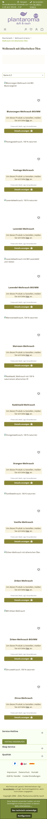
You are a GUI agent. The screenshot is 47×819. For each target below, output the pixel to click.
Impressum (12, 772)
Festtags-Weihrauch (23, 170)
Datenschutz (24, 772)
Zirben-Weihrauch (23, 580)
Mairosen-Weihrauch (23, 346)
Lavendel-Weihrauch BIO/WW (23, 287)
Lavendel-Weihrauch (23, 229)
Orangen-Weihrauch (23, 463)
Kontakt (34, 772)
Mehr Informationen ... (23, 806)
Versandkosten (8, 789)
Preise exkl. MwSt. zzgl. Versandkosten (24, 126)
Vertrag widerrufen (15, 741)
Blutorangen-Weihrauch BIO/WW (23, 111)
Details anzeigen (22, 131)
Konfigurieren (24, 816)
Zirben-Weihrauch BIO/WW (23, 639)
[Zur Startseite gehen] (23, 18)
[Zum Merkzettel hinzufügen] (38, 100)
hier (27, 120)
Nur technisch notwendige (24, 810)
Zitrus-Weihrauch (24, 698)
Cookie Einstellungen (31, 776)
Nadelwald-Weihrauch (23, 405)
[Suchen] (25, 29)
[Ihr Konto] (36, 29)
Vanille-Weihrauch (23, 522)
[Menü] (5, 29)
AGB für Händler (14, 776)
